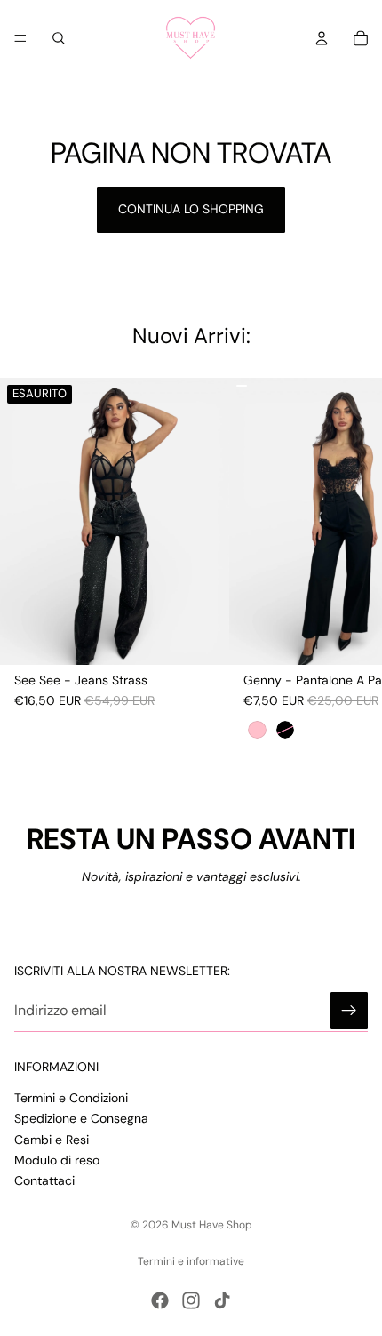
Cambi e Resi (51, 1140)
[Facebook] (160, 1300)
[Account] (321, 38)
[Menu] (20, 38)
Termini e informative (191, 1261)
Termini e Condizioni (71, 1098)
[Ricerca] (58, 38)
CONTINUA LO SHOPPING (191, 209)
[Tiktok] (222, 1300)
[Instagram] (191, 1300)
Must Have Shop (211, 1225)
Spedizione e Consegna (81, 1118)
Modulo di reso (56, 1160)
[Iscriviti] (349, 1010)
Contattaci (44, 1180)
